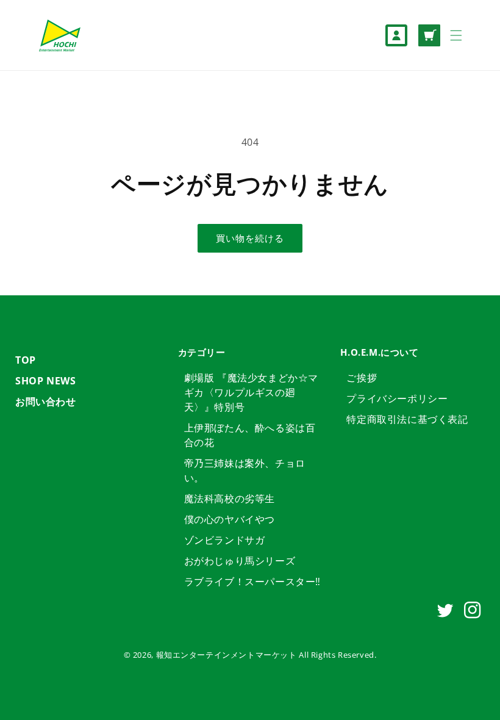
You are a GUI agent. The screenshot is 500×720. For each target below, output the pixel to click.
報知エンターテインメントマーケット (226, 654)
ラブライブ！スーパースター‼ (252, 581)
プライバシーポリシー (397, 398)
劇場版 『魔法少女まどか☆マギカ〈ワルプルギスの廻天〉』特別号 (251, 392)
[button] (456, 35)
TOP (25, 360)
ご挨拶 (361, 377)
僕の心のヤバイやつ (229, 519)
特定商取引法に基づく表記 (407, 419)
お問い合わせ (45, 401)
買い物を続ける (250, 238)
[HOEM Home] (59, 35)
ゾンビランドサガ (224, 540)
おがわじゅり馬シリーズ (240, 560)
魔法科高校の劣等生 (229, 498)
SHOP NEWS (45, 380)
